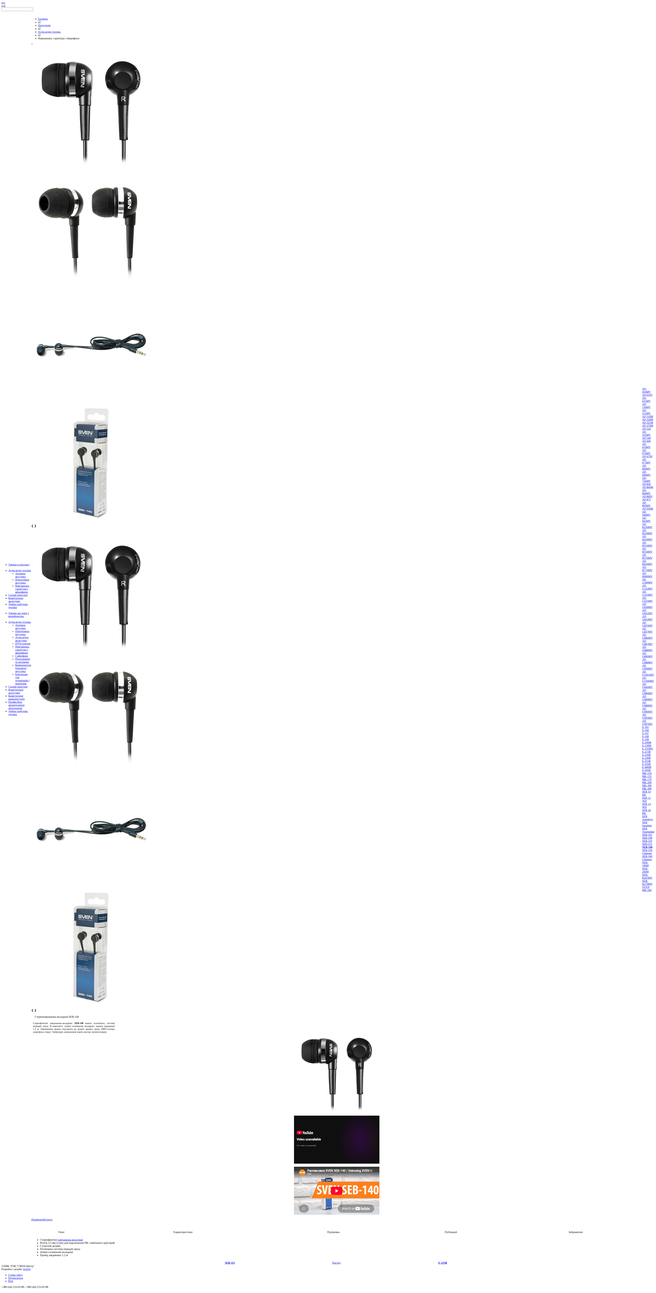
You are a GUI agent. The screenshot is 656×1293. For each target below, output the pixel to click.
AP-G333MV (647, 587)
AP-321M (647, 422)
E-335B (646, 764)
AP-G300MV (647, 581)
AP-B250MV (647, 526)
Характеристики (183, 1232)
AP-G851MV (647, 612)
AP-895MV (646, 504)
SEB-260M (645, 870)
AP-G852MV (647, 618)
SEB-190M (645, 864)
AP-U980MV (647, 698)
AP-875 (646, 499)
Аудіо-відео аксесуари (22, 639)
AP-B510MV (647, 544)
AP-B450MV (647, 538)
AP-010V (647, 395)
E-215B (646, 751)
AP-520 (646, 428)
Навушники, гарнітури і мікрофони (22, 588)
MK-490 (647, 788)
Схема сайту (15, 1275)
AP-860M (647, 487)
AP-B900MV (647, 575)
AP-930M (647, 508)
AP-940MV (646, 513)
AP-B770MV (647, 569)
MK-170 (647, 779)
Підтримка (333, 1232)
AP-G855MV (647, 624)
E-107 (645, 733)
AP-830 (646, 484)
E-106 (645, 730)
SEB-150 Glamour (647, 852)
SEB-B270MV (647, 882)
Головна (43, 18)
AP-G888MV (647, 649)
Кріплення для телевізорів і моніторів (22, 679)
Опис (61, 1232)
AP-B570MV (647, 556)
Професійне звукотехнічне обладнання (16, 705)
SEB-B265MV (647, 876)
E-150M (646, 745)
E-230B (646, 757)
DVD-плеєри (22, 643)
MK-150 (647, 773)
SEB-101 (647, 834)
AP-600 (646, 441)
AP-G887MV (647, 643)
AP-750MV (646, 480)
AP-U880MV (647, 692)
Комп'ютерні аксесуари (15, 600)
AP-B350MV (647, 532)
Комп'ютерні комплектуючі (16, 697)
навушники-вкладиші (70, 1239)
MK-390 (647, 785)
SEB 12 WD (646, 799)
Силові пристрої (18, 595)
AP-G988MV (647, 661)
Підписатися (15, 1278)
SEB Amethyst (647, 818)
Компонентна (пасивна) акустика (23, 668)
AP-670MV (646, 452)
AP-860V (647, 496)
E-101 (645, 727)
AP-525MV (646, 433)
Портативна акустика (22, 581)
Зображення (576, 1232)
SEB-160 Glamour (647, 858)
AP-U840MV (647, 686)
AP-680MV (646, 467)
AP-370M (647, 425)
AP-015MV (646, 400)
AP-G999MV (647, 667)
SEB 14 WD (646, 806)
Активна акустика (20, 575)
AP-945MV (646, 520)
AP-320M (647, 419)
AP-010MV (646, 390)
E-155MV (647, 748)
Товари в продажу (19, 564)
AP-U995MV (647, 716)
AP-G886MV (647, 636)
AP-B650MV (647, 563)
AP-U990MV (647, 710)
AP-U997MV (647, 723)
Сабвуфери (21, 655)
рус (3, 2)
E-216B (646, 754)
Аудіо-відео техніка (19, 570)
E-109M (646, 742)
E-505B (646, 770)
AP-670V (647, 456)
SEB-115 (647, 844)
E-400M (646, 767)
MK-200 (647, 782)
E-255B (646, 761)
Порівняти (37, 1219)
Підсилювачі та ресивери (22, 661)
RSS (10, 1281)
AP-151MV (646, 412)
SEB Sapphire (647, 824)
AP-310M (647, 416)
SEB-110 (647, 841)
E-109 (645, 739)
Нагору (336, 1262)
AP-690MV (646, 473)
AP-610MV (646, 446)
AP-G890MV (647, 655)
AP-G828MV (647, 606)
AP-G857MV (647, 630)
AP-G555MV (647, 600)
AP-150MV (646, 406)
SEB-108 (647, 837)
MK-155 (647, 776)
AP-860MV (646, 492)
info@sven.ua (8, 1290)
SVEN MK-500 (647, 889)
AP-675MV (646, 461)
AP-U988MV (647, 704)
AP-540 (646, 438)
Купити (48, 1219)
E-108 (645, 736)
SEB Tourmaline (648, 830)
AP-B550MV (647, 550)
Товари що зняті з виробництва (18, 615)
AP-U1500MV (648, 679)
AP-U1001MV (648, 673)
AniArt (27, 1269)
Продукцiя (44, 25)
